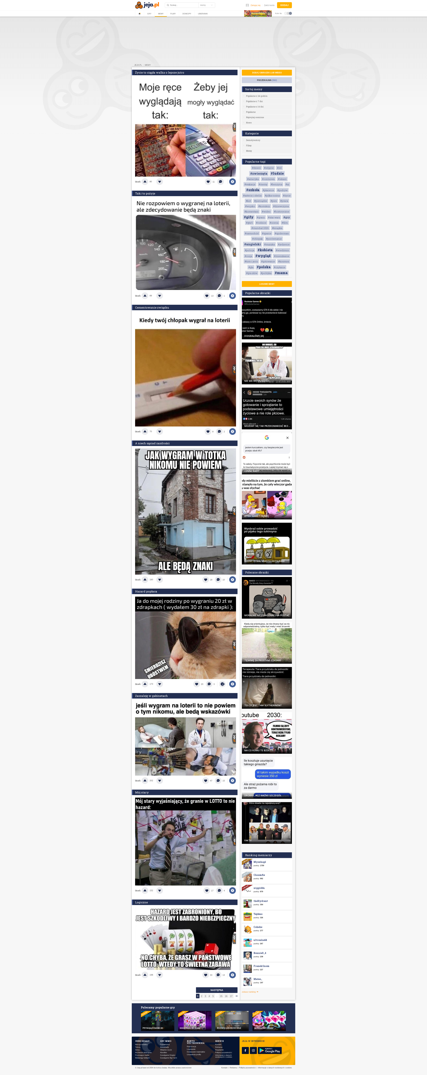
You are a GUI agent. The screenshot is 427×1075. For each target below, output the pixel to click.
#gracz (261, 217)
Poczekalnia (267, 80)
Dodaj (284, 5)
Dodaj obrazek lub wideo (267, 73)
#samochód (252, 233)
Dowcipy (186, 14)
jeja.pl (138, 65)
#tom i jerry (251, 261)
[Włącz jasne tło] (285, 13)
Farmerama (165, 1044)
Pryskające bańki (142, 1055)
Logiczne (141, 902)
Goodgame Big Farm (168, 1058)
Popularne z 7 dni (254, 101)
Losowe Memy (267, 284)
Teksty (138, 1047)
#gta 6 (249, 222)
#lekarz (282, 179)
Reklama (218, 1047)
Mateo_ (258, 979)
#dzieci (256, 167)
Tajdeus (258, 914)
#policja (249, 250)
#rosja (248, 256)
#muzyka (269, 244)
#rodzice (261, 222)
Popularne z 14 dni (255, 106)
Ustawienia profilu (194, 1054)
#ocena (274, 222)
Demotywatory (253, 140)
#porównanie (274, 238)
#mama (281, 273)
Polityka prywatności (223, 1052)
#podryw (282, 190)
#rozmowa (268, 179)
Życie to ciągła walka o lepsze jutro (159, 72)
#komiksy (264, 206)
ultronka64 (260, 940)
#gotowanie (268, 261)
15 (221, 996)
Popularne (251, 112)
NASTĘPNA (216, 990)
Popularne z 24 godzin (256, 96)
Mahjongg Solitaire (142, 1058)
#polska (264, 267)
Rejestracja (191, 1046)
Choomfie (259, 875)
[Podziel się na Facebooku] (233, 181)
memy (148, 65)
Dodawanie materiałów (196, 1052)
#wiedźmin (282, 250)
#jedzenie (284, 244)
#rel (279, 167)
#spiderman (282, 233)
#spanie (266, 233)
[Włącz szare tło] (288, 13)
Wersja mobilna (141, 1044)
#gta (251, 267)
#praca (284, 200)
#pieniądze (260, 200)
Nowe (249, 122)
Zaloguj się (256, 5)
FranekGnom (261, 966)
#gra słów (251, 273)
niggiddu (259, 888)
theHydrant (261, 901)
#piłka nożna (272, 195)
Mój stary (142, 792)
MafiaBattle (164, 1047)
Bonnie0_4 (260, 953)
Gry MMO (165, 1041)
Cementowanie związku (152, 307)
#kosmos (283, 261)
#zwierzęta (258, 173)
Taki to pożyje (145, 193)
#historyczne (281, 211)
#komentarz (252, 211)
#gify (249, 217)
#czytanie (279, 267)
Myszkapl (260, 862)
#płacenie (268, 190)
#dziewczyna (281, 206)
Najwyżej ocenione (255, 117)
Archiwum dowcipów (143, 1052)
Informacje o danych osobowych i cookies (223, 1056)
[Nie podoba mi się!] (163, 181)
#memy (263, 184)
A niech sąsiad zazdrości (152, 443)
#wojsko (250, 206)
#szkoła (252, 190)
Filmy (173, 14)
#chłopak (257, 238)
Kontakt (218, 1044)
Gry (149, 14)
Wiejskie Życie (166, 1050)
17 (231, 996)
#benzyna (276, 184)
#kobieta (265, 250)
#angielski (252, 244)
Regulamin (219, 1050)
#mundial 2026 (260, 228)
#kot (248, 200)
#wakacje (250, 184)
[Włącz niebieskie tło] (290, 13)
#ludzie (277, 173)
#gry (286, 217)
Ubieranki (203, 14)
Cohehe (258, 927)
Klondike (163, 1052)
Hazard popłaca (146, 591)
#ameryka (253, 179)
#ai (287, 184)
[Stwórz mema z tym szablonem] (222, 684)
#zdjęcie (269, 167)
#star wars (274, 217)
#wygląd (263, 256)
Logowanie (191, 1049)
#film (285, 222)
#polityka (266, 273)
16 (226, 996)
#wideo (266, 211)
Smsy (137, 1050)
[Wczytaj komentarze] (222, 181)
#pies (274, 200)
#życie (287, 195)
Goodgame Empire (167, 1055)
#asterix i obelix (252, 195)
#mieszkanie (281, 256)
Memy (160, 14)
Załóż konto (269, 5)
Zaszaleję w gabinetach (151, 696)
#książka (277, 228)
